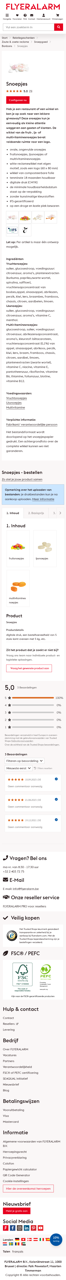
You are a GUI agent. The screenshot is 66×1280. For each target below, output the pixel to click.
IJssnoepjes (14, 402)
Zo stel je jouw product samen (22, 479)
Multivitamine (15, 407)
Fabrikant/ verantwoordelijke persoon (31, 424)
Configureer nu (18, 100)
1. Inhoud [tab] (12, 513)
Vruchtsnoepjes (16, 398)
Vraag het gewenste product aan (29, 668)
